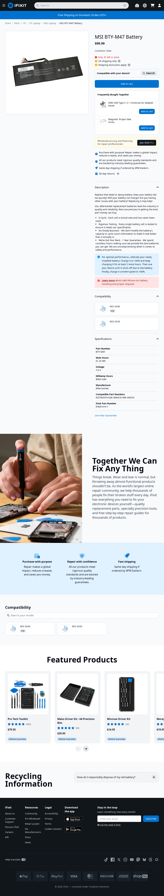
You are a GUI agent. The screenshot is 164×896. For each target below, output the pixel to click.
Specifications (103, 339)
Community (31, 813)
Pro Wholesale (32, 818)
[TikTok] (106, 860)
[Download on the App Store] (73, 819)
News (28, 842)
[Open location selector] (145, 5)
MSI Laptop (50, 23)
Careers (9, 832)
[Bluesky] (144, 859)
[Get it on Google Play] (73, 829)
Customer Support (10, 820)
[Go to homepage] (18, 5)
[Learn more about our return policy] (118, 173)
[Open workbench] (137, 5)
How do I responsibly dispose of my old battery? (106, 777)
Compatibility (103, 296)
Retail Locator (32, 823)
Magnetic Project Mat (119, 119)
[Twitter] (119, 860)
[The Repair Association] (157, 860)
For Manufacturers (33, 830)
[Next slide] (86, 749)
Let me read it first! (110, 824)
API (7, 837)
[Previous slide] (78, 749)
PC (24, 23)
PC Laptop (35, 23)
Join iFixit (147, 142)
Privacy (48, 818)
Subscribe (151, 818)
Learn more (108, 280)
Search (150, 73)
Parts (17, 23)
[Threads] (150, 860)
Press (28, 837)
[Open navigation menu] (4, 5)
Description (102, 187)
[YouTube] (132, 860)
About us (10, 813)
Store (8, 23)
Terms (48, 823)
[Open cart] (152, 5)
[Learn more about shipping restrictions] (119, 61)
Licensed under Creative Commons (90, 886)
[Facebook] (113, 860)
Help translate (12, 859)
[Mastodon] (138, 860)
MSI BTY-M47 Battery (71, 23)
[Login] (159, 5)
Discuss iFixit (12, 826)
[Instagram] (125, 860)
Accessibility (51, 813)
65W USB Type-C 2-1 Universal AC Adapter (130, 102)
